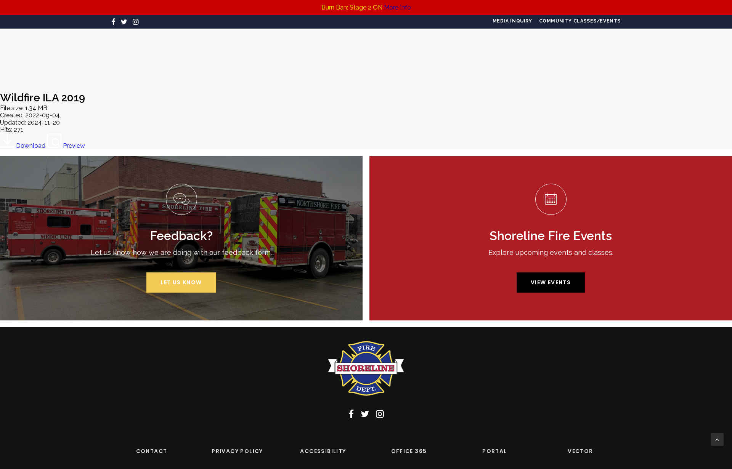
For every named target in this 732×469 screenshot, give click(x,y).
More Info (397, 7)
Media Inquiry (512, 21)
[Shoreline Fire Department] (363, 55)
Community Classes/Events (580, 21)
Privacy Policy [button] (237, 451)
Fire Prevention (272, 55)
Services (222, 55)
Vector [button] (580, 451)
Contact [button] (151, 451)
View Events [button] (551, 282)
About (151, 55)
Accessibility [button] (323, 451)
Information (468, 55)
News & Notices (523, 55)
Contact (573, 55)
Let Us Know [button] (181, 282)
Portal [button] (494, 451)
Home (120, 55)
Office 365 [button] (409, 451)
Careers (185, 55)
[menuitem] (512, 21)
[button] (113, 22)
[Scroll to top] (717, 438)
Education (420, 55)
